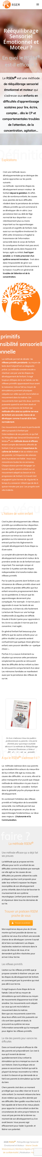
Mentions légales (23, 1149)
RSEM (12, 1142)
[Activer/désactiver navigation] (37, 4)
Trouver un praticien (22, 923)
